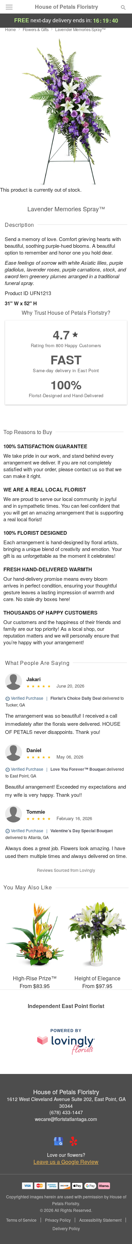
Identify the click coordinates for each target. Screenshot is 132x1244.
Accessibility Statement (100, 1220)
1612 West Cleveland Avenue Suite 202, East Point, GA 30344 (66, 1102)
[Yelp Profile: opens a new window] (73, 1141)
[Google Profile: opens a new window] (58, 1141)
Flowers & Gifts (36, 29)
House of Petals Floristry (66, 6)
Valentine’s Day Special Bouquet (81, 831)
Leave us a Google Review (66, 1162)
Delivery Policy (66, 1228)
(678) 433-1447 (66, 1112)
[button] (117, 1228)
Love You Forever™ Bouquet (78, 769)
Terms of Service (21, 1220)
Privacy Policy (58, 1220)
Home (10, 29)
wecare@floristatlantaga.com (66, 1119)
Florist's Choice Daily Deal (75, 698)
